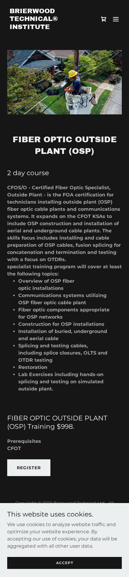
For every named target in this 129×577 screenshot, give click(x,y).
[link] (47, 27)
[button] (116, 19)
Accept (64, 563)
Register (29, 467)
